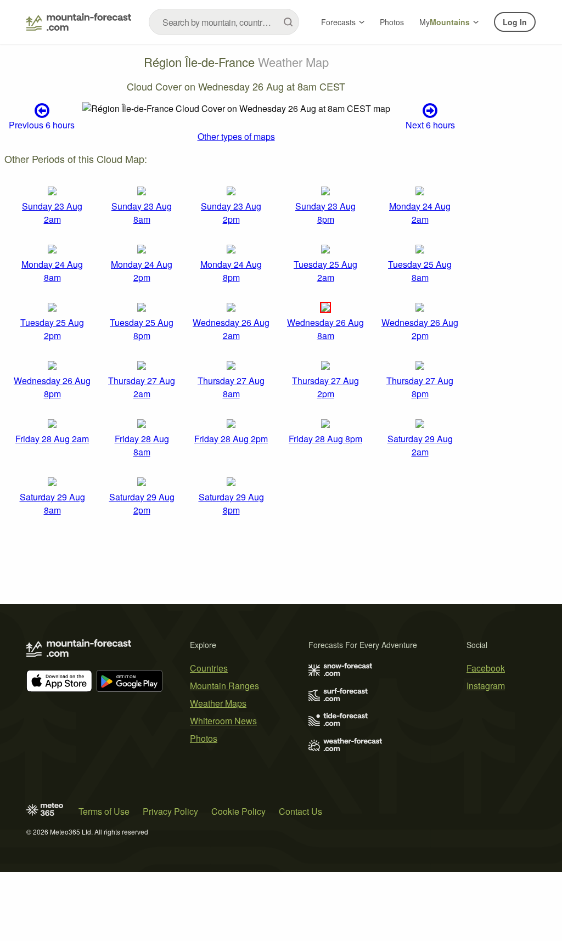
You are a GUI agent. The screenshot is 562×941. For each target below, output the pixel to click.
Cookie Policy (238, 811)
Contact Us (300, 811)
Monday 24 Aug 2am (420, 213)
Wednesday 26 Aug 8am (325, 329)
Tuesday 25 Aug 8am (420, 271)
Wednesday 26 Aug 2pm (419, 329)
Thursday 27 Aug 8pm (419, 387)
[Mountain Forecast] (78, 22)
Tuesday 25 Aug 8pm (141, 329)
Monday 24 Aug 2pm (141, 271)
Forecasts (338, 21)
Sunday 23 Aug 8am (141, 213)
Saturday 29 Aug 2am (420, 445)
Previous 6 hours (42, 124)
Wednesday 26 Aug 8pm (52, 387)
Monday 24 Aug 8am (52, 271)
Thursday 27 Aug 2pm (325, 387)
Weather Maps (218, 703)
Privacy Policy (170, 811)
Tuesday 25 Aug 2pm (52, 329)
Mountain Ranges (224, 685)
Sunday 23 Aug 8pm (325, 213)
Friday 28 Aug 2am (52, 438)
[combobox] (224, 22)
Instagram (486, 685)
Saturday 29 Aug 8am (52, 503)
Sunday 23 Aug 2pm (231, 213)
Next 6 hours (430, 124)
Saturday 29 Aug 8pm (231, 503)
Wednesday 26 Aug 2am (231, 329)
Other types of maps (236, 136)
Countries (209, 668)
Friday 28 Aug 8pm (325, 438)
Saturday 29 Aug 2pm (142, 503)
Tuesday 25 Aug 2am (325, 271)
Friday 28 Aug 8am (142, 445)
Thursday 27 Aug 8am (231, 387)
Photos (392, 21)
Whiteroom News (223, 720)
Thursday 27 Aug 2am (141, 387)
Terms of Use (104, 811)
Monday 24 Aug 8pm (231, 271)
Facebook (486, 668)
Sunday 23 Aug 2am (52, 213)
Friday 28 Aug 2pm (231, 438)
